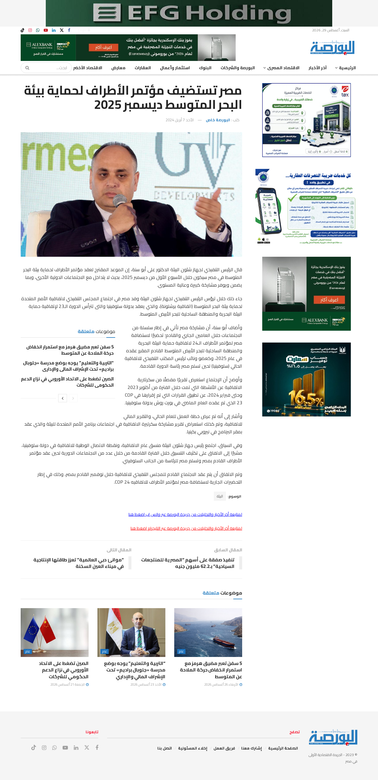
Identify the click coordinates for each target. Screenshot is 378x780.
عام (181, 651)
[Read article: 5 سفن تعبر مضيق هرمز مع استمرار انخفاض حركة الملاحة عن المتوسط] (208, 632)
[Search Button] (25, 67)
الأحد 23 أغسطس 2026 (146, 684)
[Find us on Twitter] (62, 30)
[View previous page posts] (73, 398)
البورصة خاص (218, 119)
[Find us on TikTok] (22, 30)
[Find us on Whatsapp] (38, 30)
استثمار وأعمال (175, 68)
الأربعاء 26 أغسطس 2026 (221, 684)
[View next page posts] (62, 398)
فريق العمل (224, 748)
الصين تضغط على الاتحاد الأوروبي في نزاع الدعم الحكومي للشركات (67, 381)
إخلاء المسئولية (192, 748)
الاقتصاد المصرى (283, 68)
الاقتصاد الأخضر (87, 68)
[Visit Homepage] (333, 47)
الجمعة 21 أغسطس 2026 (67, 684)
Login (83, 30)
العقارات (143, 68)
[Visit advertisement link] (189, 13)
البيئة (220, 496)
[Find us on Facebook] (69, 30)
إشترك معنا (251, 748)
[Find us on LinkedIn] (54, 30)
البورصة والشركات (238, 68)
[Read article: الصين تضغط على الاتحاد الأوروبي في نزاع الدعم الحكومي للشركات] (55, 632)
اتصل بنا (164, 748)
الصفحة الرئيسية (283, 748)
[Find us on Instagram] (30, 30)
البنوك (205, 68)
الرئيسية (347, 68)
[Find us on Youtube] (46, 30)
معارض (118, 68)
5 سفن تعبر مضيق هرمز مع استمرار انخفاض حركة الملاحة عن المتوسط (70, 350)
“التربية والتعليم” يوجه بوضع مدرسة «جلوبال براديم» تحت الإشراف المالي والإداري (68, 365)
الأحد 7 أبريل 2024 (180, 119)
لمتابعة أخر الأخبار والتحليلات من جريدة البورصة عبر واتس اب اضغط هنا (185, 514)
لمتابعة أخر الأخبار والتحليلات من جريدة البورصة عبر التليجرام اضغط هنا (186, 528)
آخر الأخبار (318, 68)
